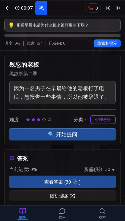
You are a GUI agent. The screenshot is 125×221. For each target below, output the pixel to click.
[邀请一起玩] (41, 8)
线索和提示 (107, 43)
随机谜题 (59, 196)
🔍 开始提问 (62, 134)
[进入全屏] (107, 8)
